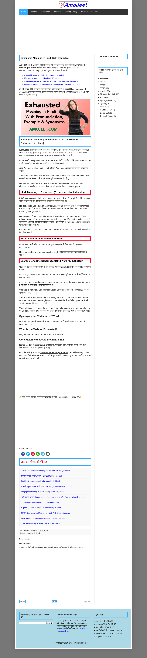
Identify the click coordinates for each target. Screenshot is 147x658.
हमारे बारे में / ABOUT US (105, 627)
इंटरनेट (102, 79)
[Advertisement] (73, 34)
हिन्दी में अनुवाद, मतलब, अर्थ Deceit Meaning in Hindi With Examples (46, 486)
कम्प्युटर (102, 85)
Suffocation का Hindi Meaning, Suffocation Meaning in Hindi (45, 471)
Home (23, 12)
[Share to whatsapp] (38, 454)
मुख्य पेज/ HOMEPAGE (104, 621)
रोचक (102, 97)
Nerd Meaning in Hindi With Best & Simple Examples (43, 518)
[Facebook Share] (23, 454)
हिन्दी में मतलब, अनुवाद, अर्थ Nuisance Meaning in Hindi (41, 476)
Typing (103, 104)
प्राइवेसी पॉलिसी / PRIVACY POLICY (110, 630)
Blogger (88, 643)
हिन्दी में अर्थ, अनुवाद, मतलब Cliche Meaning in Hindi (40, 481)
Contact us (45, 12)
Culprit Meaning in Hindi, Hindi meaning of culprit (44, 75)
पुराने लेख (87, 602)
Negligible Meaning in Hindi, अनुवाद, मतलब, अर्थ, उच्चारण (42, 492)
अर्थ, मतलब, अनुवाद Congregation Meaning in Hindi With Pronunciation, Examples (53, 497)
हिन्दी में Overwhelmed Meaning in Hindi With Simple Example (45, 513)
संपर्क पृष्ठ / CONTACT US (106, 624)
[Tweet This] (28, 454)
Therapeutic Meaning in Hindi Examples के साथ (40, 502)
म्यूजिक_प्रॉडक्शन (106, 101)
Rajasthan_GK (106, 110)
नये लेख (22, 602)
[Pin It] (33, 454)
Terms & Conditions (89, 12)
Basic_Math (105, 113)
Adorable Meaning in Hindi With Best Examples (40, 524)
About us (33, 12)
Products (103, 107)
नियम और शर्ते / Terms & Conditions (109, 634)
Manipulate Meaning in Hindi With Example (42, 78)
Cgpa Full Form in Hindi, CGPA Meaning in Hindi (41, 508)
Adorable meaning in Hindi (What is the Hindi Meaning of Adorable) (51, 81)
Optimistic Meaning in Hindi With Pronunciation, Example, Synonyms (52, 84)
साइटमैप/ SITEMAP (103, 637)
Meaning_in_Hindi (33, 533)
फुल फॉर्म (103, 91)
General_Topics (106, 116)
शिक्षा (101, 82)
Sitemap (57, 12)
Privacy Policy (71, 12)
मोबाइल (102, 88)
